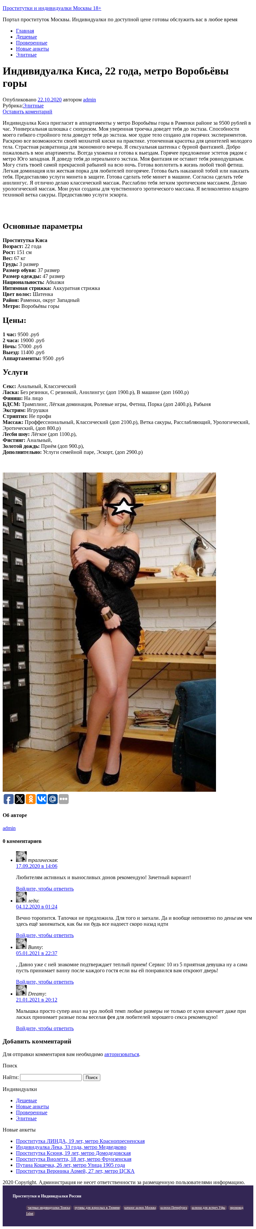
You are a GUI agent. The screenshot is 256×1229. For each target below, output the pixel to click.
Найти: (11, 1077)
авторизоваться (121, 1054)
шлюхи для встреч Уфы (208, 1207)
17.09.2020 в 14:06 (36, 866)
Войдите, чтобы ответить (45, 888)
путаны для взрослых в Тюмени (97, 1207)
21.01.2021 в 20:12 (36, 1000)
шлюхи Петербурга (173, 1207)
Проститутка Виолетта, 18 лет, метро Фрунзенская (73, 1159)
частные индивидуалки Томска (49, 1207)
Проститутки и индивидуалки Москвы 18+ (52, 8)
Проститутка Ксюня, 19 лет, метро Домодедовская (73, 1153)
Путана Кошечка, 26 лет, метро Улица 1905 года (70, 1165)
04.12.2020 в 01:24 (36, 906)
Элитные (26, 55)
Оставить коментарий (27, 111)
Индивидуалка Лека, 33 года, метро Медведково (71, 1147)
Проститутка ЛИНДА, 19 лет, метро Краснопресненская (80, 1141)
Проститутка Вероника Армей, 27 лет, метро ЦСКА (75, 1171)
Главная (25, 31)
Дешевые (26, 37)
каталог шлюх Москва (140, 1207)
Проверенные (31, 43)
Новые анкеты (32, 49)
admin (89, 99)
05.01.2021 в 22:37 (36, 953)
